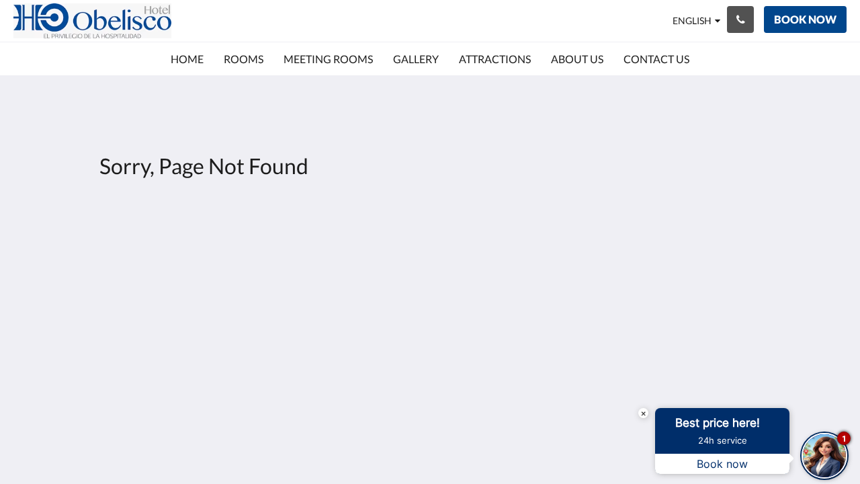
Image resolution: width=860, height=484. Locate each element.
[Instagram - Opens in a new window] (760, 255)
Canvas (757, 361)
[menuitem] (187, 59)
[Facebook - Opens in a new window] (723, 255)
